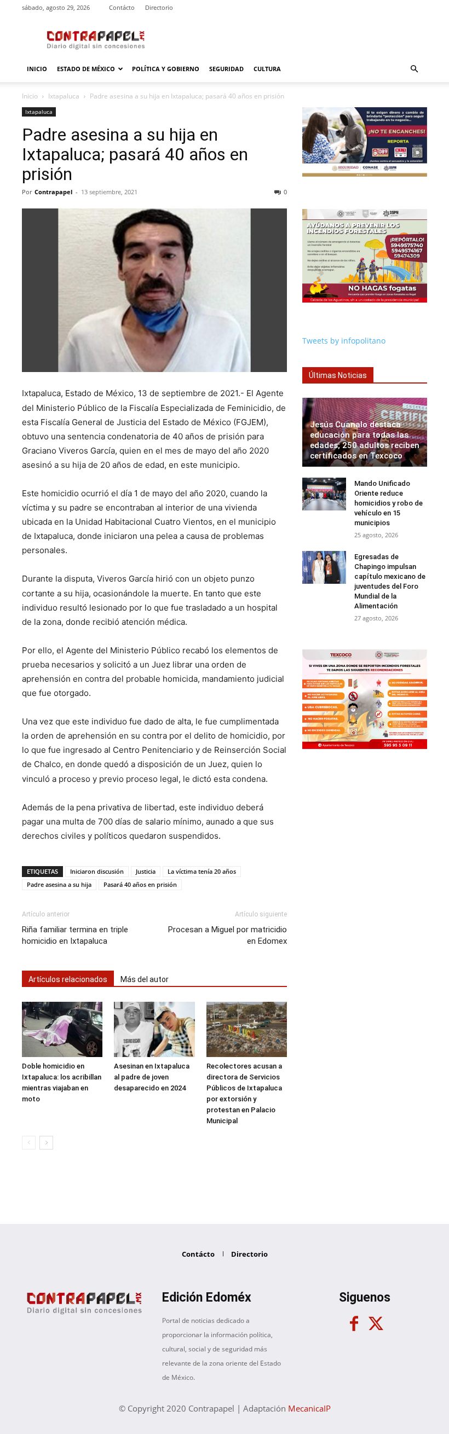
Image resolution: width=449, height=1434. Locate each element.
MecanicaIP (309, 1408)
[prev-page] (29, 1142)
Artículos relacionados (67, 979)
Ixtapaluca (63, 96)
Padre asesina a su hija (59, 884)
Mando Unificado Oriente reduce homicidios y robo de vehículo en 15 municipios (388, 503)
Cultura (267, 69)
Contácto (122, 7)
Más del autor (144, 979)
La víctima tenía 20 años (202, 871)
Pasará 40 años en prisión (140, 884)
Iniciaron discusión (97, 871)
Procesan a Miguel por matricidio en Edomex (227, 935)
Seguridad (226, 69)
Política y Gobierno (165, 69)
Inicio (37, 69)
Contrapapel (53, 192)
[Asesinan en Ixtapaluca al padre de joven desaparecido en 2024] (154, 1029)
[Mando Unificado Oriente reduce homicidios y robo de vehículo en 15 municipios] (324, 494)
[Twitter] (375, 1324)
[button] (414, 69)
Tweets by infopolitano (343, 340)
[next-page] (46, 1142)
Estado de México (86, 69)
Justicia (146, 871)
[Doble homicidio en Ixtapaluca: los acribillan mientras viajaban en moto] (62, 1029)
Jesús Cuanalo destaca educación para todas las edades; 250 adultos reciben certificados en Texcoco (364, 440)
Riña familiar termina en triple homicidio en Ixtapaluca (75, 935)
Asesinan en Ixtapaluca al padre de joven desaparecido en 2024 (151, 1077)
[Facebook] (354, 1324)
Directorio (159, 7)
